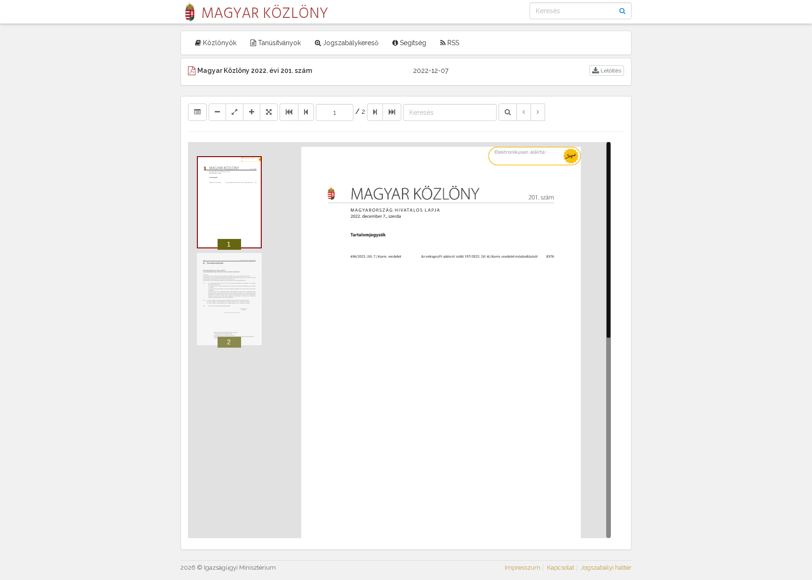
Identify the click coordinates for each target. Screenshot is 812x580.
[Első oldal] (289, 111)
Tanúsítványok (278, 43)
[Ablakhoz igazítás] (234, 111)
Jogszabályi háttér (606, 567)
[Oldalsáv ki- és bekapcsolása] (197, 111)
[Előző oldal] (306, 111)
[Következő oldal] (375, 111)
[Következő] (538, 111)
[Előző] (523, 111)
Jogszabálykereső (349, 43)
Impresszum (522, 567)
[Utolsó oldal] (392, 111)
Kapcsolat (560, 567)
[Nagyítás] (251, 111)
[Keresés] (508, 111)
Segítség (412, 43)
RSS (452, 43)
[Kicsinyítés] (217, 111)
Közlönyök (218, 43)
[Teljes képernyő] (269, 111)
